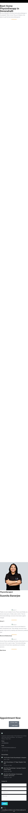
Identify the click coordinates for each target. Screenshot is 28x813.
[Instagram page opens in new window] (7, 750)
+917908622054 (4, 743)
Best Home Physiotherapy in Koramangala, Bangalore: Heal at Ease (13, 775)
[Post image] (2, 757)
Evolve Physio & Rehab (7, 810)
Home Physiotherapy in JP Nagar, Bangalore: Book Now (15, 763)
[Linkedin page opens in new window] (5, 750)
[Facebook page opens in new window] (3, 750)
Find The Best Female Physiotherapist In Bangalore (15, 757)
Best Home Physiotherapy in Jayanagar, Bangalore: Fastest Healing (15, 769)
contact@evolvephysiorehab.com (8, 747)
